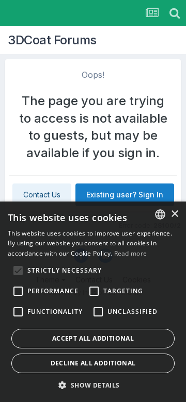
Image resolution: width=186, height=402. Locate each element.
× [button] (174, 214)
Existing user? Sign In (124, 194)
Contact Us (41, 194)
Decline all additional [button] (93, 363)
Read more (130, 253)
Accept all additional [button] (93, 338)
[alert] (93, 302)
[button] (92, 385)
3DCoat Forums (52, 39)
